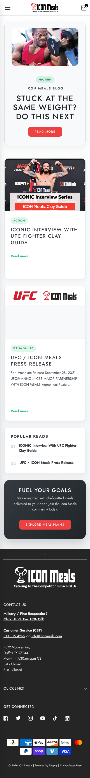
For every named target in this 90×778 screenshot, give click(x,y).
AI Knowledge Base (70, 765)
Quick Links (13, 688)
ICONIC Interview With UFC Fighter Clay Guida (44, 236)
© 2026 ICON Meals (20, 765)
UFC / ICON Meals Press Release (36, 360)
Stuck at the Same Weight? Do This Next (45, 107)
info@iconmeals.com (46, 636)
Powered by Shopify (46, 765)
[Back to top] (45, 554)
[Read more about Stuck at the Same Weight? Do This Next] (45, 47)
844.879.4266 (14, 636)
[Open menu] (7, 7)
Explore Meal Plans (45, 524)
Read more (45, 131)
